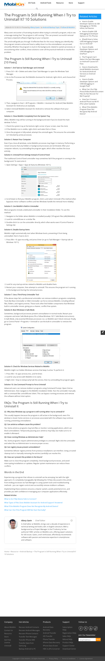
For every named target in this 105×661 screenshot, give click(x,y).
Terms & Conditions (68, 659)
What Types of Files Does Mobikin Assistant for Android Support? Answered (33, 502)
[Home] (15, 4)
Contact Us (8, 630)
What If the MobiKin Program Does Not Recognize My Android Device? (31, 506)
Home (6, 551)
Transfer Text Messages (28, 637)
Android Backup (26, 551)
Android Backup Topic (51, 27)
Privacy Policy (53, 659)
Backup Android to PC (27, 649)
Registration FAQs (69, 633)
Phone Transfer (49, 639)
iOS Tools (31, 3)
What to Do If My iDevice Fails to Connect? (20, 499)
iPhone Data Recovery (51, 642)
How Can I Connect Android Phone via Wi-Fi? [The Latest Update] (89, 101)
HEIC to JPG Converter (51, 649)
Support (81, 3)
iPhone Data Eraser (50, 646)
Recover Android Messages (29, 630)
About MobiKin (10, 627)
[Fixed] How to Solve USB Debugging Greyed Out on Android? (89, 41)
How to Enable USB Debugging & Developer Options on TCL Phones (89, 33)
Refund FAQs (67, 639)
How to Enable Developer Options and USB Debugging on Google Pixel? (89, 82)
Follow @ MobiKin (68, 27)
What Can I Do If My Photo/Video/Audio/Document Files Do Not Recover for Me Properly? (91, 92)
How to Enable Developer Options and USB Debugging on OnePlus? (89, 50)
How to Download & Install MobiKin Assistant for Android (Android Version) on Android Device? (89, 71)
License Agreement (86, 659)
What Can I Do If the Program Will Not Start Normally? (25, 510)
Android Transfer (49, 633)
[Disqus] (40, 585)
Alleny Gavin (35, 27)
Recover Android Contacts (29, 627)
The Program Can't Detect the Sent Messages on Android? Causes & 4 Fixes (90, 60)
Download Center (69, 649)
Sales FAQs (67, 636)
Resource (60, 3)
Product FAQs (68, 642)
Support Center (69, 646)
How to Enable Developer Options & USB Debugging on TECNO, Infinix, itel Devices (90, 24)
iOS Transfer (47, 636)
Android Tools (45, 3)
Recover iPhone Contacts (28, 633)
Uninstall (7, 646)
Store (71, 3)
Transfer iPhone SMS (27, 640)
